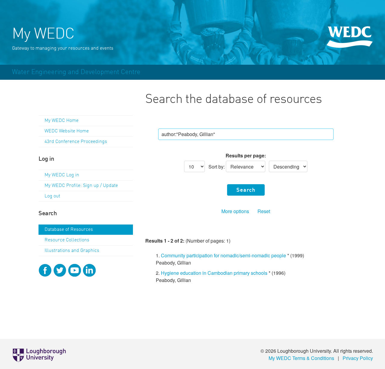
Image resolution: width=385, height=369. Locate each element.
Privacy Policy (358, 358)
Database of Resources (69, 229)
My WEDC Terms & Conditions (301, 358)
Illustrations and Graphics (72, 250)
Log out (52, 196)
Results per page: (246, 155)
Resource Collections (67, 240)
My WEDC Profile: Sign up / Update (81, 185)
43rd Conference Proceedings (76, 141)
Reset (263, 211)
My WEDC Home (62, 120)
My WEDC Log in (62, 175)
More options (235, 211)
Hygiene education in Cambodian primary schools (214, 272)
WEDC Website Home (67, 131)
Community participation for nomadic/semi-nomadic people (223, 255)
